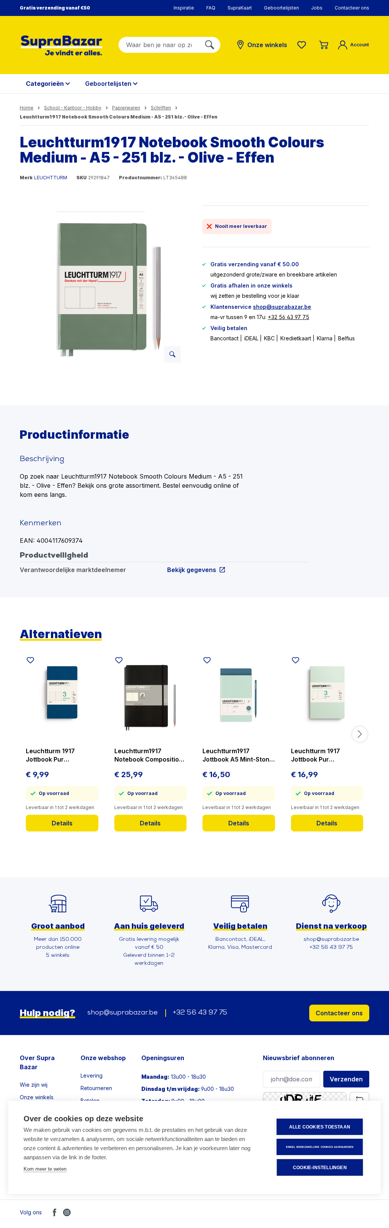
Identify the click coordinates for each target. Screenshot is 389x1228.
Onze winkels (37, 1097)
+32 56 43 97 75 (288, 317)
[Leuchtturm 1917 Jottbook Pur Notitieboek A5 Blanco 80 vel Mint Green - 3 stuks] (327, 695)
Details (62, 823)
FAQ (210, 8)
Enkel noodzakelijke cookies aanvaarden (320, 1147)
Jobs (317, 8)
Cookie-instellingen (320, 1167)
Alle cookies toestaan (319, 1127)
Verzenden (346, 1079)
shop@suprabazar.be (282, 306)
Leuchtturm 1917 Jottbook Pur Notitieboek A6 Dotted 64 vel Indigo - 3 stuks (59, 755)
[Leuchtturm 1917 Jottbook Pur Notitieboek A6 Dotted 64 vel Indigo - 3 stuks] (62, 695)
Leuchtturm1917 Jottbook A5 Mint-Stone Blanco (237, 755)
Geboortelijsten (281, 8)
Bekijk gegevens (191, 570)
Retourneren (96, 1088)
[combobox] (159, 45)
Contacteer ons (352, 8)
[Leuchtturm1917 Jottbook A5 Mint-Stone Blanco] (238, 695)
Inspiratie (184, 8)
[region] (103, 287)
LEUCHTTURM (50, 177)
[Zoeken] (209, 45)
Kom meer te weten (45, 1169)
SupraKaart (240, 8)
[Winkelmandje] (323, 45)
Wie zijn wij (33, 1084)
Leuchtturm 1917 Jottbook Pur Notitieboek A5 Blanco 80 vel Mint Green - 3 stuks (324, 755)
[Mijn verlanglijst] (303, 45)
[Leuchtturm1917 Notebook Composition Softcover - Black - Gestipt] (150, 695)
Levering (92, 1075)
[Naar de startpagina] (61, 45)
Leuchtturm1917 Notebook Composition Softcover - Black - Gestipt (148, 755)
